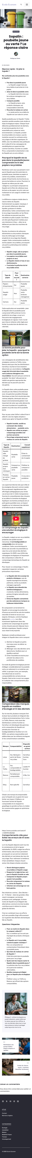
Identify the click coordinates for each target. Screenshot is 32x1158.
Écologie (16, 31)
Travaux (4, 1137)
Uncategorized (6, 1139)
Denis (18, 58)
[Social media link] (3, 1101)
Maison (4, 1132)
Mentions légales (7, 1115)
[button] (21, 4)
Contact (4, 1113)
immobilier (5, 1130)
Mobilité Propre (7, 1134)
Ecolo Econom (9, 4)
